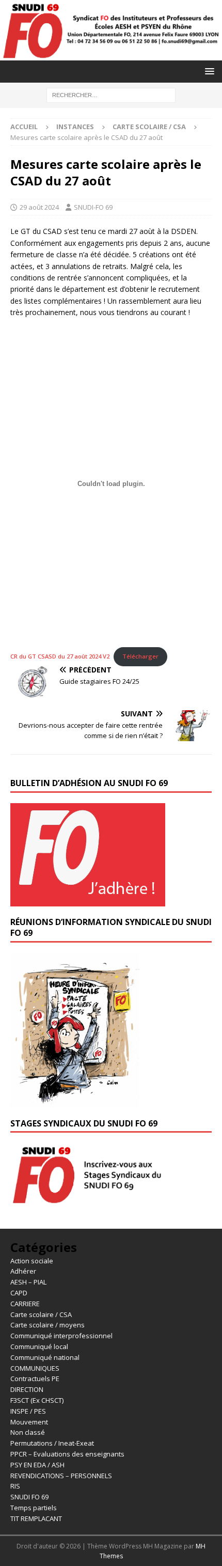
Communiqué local (39, 1346)
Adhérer (23, 1271)
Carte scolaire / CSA (41, 1314)
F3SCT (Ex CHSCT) (37, 1400)
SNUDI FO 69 (29, 1496)
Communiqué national (45, 1357)
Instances (75, 126)
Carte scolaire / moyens (47, 1324)
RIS (15, 1486)
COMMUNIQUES (34, 1368)
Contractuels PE (34, 1378)
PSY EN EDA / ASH (37, 1464)
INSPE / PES (28, 1411)
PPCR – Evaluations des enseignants (67, 1454)
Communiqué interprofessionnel (61, 1335)
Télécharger (140, 656)
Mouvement (29, 1422)
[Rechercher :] (111, 94)
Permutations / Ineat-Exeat (52, 1443)
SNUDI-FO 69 (93, 207)
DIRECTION (26, 1389)
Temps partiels (33, 1507)
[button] (207, 71)
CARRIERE (25, 1303)
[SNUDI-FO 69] (111, 54)
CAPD (18, 1292)
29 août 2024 (39, 207)
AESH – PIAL (28, 1282)
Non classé (27, 1432)
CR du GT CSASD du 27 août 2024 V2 (59, 656)
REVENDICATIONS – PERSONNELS (61, 1475)
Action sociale (31, 1260)
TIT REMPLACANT (36, 1518)
